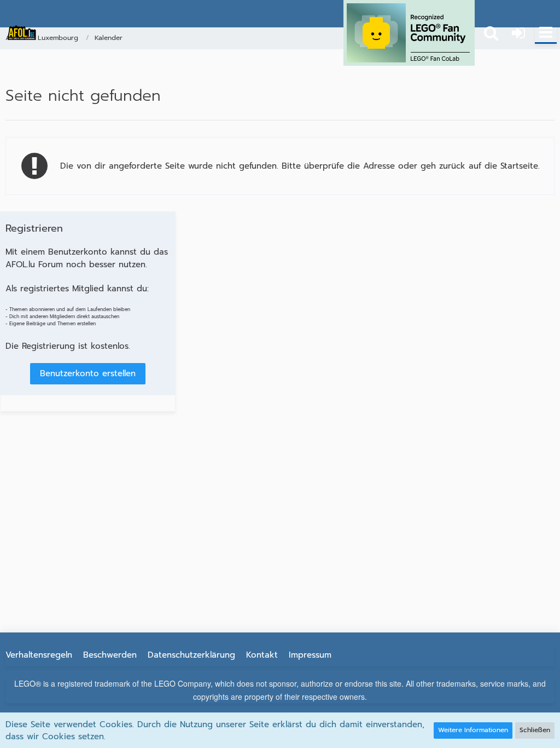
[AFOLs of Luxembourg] (21, 33)
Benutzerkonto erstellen (88, 373)
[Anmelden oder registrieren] (518, 33)
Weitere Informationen (473, 730)
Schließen (535, 730)
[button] (546, 33)
